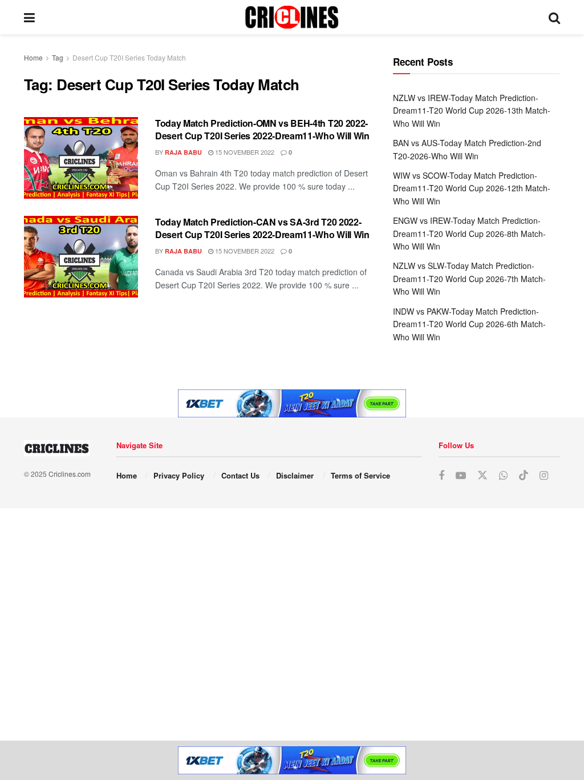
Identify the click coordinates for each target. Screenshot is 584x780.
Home (33, 57)
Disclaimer (295, 475)
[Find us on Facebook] (441, 475)
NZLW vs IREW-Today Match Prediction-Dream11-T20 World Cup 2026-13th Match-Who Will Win (471, 110)
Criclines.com (69, 474)
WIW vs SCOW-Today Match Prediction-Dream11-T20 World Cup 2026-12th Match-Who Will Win (471, 188)
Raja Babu (183, 152)
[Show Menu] (29, 17)
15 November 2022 (243, 151)
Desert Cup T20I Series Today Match (129, 57)
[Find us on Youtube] (461, 475)
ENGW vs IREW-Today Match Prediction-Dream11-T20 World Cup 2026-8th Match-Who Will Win (469, 233)
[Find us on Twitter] (482, 475)
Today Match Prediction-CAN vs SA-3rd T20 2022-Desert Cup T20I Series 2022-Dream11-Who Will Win (262, 228)
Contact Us (240, 475)
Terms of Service (360, 475)
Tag (57, 57)
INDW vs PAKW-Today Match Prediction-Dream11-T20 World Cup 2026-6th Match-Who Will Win (469, 324)
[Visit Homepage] (292, 17)
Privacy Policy (178, 475)
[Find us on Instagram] (544, 475)
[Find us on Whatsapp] (503, 475)
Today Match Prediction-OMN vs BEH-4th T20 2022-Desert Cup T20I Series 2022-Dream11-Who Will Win (262, 129)
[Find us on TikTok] (523, 475)
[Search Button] (554, 17)
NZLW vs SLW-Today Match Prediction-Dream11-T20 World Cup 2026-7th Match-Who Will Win (469, 278)
